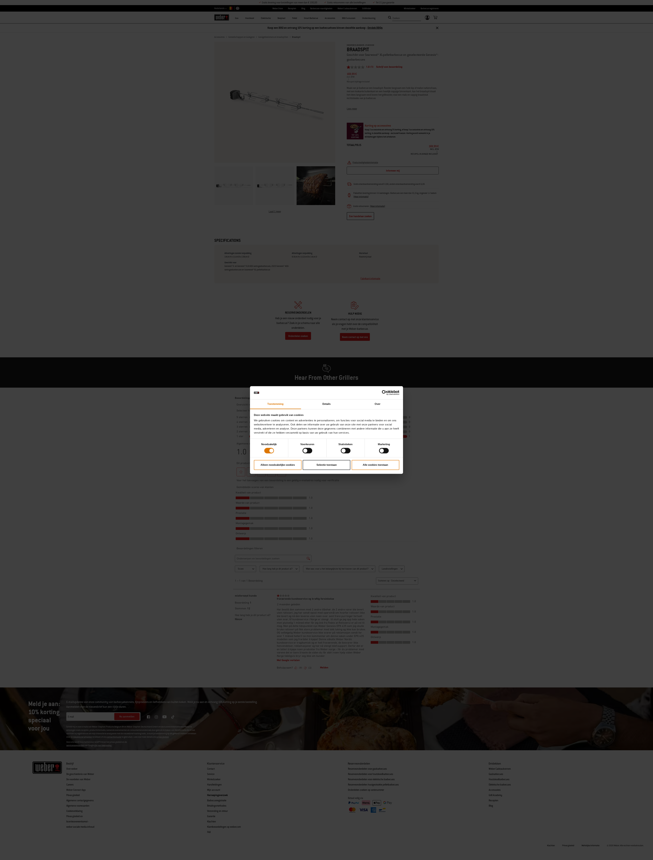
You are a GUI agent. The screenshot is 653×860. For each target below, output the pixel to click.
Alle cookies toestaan (375, 464)
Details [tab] (326, 403)
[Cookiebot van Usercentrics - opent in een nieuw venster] (384, 392)
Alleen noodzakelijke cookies (278, 464)
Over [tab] (377, 403)
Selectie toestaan (326, 464)
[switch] (307, 450)
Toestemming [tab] (275, 403)
